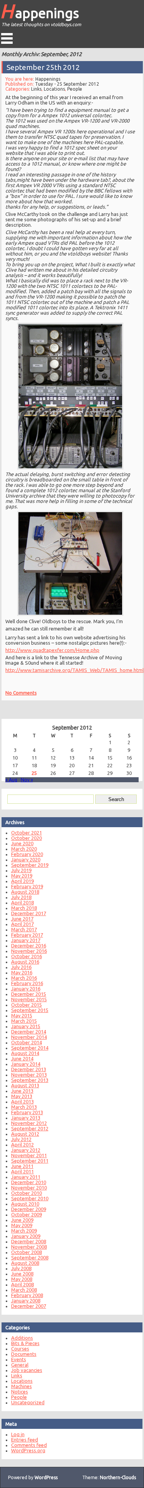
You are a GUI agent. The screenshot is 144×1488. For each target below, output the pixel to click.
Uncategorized (28, 1402)
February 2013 (27, 1112)
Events (18, 1359)
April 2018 (22, 902)
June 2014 (22, 1058)
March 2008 (24, 1289)
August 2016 (25, 961)
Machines (21, 1386)
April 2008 (22, 1284)
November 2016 (29, 951)
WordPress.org (28, 1450)
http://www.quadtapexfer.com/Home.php (52, 649)
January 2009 (25, 1236)
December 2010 (28, 1182)
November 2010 (29, 1187)
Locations (54, 88)
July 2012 (21, 1139)
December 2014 (28, 1031)
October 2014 (26, 1042)
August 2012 (25, 1133)
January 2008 (25, 1300)
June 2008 (22, 1273)
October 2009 (26, 1214)
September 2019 (29, 865)
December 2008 (28, 1241)
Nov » (27, 779)
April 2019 (22, 881)
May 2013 (21, 1096)
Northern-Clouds (118, 1477)
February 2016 (27, 983)
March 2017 (24, 929)
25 (34, 773)
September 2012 (29, 1128)
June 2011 (22, 1166)
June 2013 (22, 1090)
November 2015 (29, 999)
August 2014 (25, 1053)
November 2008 (29, 1246)
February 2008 (27, 1295)
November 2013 (29, 1074)
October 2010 (26, 1193)
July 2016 (21, 967)
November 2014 (29, 1037)
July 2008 (21, 1268)
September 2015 (29, 1010)
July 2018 (21, 897)
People (74, 88)
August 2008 (25, 1263)
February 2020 (27, 854)
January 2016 (25, 988)
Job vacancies (26, 1370)
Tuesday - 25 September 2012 (67, 83)
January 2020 (25, 859)
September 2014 (29, 1047)
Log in (18, 1434)
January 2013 (25, 1117)
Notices (19, 1391)
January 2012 (25, 1150)
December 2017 (28, 913)
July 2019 (21, 870)
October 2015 (26, 1004)
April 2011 (22, 1171)
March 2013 (24, 1107)
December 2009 (28, 1209)
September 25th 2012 (43, 67)
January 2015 (25, 1026)
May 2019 (21, 875)
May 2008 (21, 1279)
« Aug (11, 779)
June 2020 (22, 843)
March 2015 (24, 1021)
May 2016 (21, 972)
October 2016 (26, 956)
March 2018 (24, 908)
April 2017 (22, 924)
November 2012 (29, 1123)
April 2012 (22, 1144)
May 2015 (21, 1015)
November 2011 (29, 1155)
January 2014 (25, 1064)
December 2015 (28, 994)
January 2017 (25, 940)
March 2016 (24, 977)
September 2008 (29, 1257)
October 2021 (26, 832)
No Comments (20, 692)
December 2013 (28, 1069)
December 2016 (28, 945)
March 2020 (24, 848)
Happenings (39, 11)
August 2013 (25, 1085)
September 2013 (29, 1080)
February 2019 (27, 886)
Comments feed (29, 1445)
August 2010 (25, 1203)
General (19, 1364)
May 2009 (21, 1225)
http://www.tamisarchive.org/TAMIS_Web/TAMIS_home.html (74, 669)
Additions (22, 1337)
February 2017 (27, 934)
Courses (20, 1348)
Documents (23, 1354)
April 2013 (22, 1101)
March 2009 (24, 1230)
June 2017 (22, 918)
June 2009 (22, 1220)
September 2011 (29, 1160)
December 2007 (28, 1306)
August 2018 (25, 891)
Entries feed (24, 1439)
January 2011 (25, 1176)
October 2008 (26, 1252)
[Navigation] (7, 38)
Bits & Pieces (25, 1343)
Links (36, 88)
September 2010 (29, 1198)
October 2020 (26, 838)
